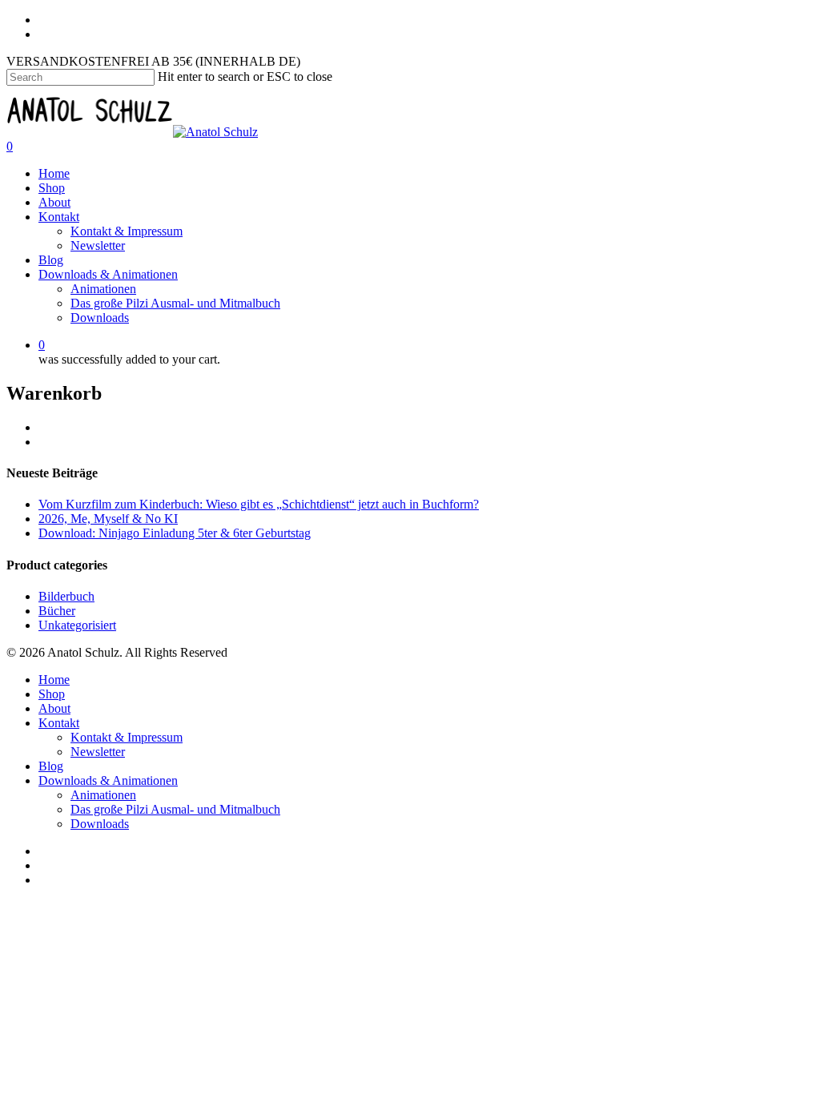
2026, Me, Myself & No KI (108, 518)
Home (54, 173)
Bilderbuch (66, 596)
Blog (50, 260)
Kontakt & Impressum (126, 231)
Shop (51, 188)
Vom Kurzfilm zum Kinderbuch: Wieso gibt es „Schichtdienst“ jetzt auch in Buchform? (258, 504)
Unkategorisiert (77, 625)
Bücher (56, 610)
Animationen (103, 289)
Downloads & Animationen (108, 274)
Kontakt (58, 216)
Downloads (99, 317)
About (54, 202)
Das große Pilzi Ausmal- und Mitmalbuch (175, 303)
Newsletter (97, 245)
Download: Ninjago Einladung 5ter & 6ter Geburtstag (174, 533)
